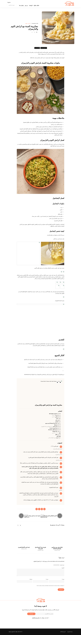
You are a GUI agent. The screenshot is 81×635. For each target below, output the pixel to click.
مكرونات (26, 23)
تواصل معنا (21, 5)
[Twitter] (39, 509)
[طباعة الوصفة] (60, 382)
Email (47, 579)
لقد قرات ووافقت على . (40, 617)
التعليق (62, 567)
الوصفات (30, 5)
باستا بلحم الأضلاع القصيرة (24, 547)
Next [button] (20, 525)
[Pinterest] (36, 509)
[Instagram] (43, 622)
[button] (57, 382)
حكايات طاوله (36, 5)
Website (31, 579)
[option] (57, 539)
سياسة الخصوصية (70, 631)
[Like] (44, 509)
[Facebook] (42, 509)
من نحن (26, 5)
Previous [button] (18, 525)
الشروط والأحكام (35, 617)
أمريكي (29, 23)
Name (63, 579)
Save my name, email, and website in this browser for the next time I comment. (49, 585)
